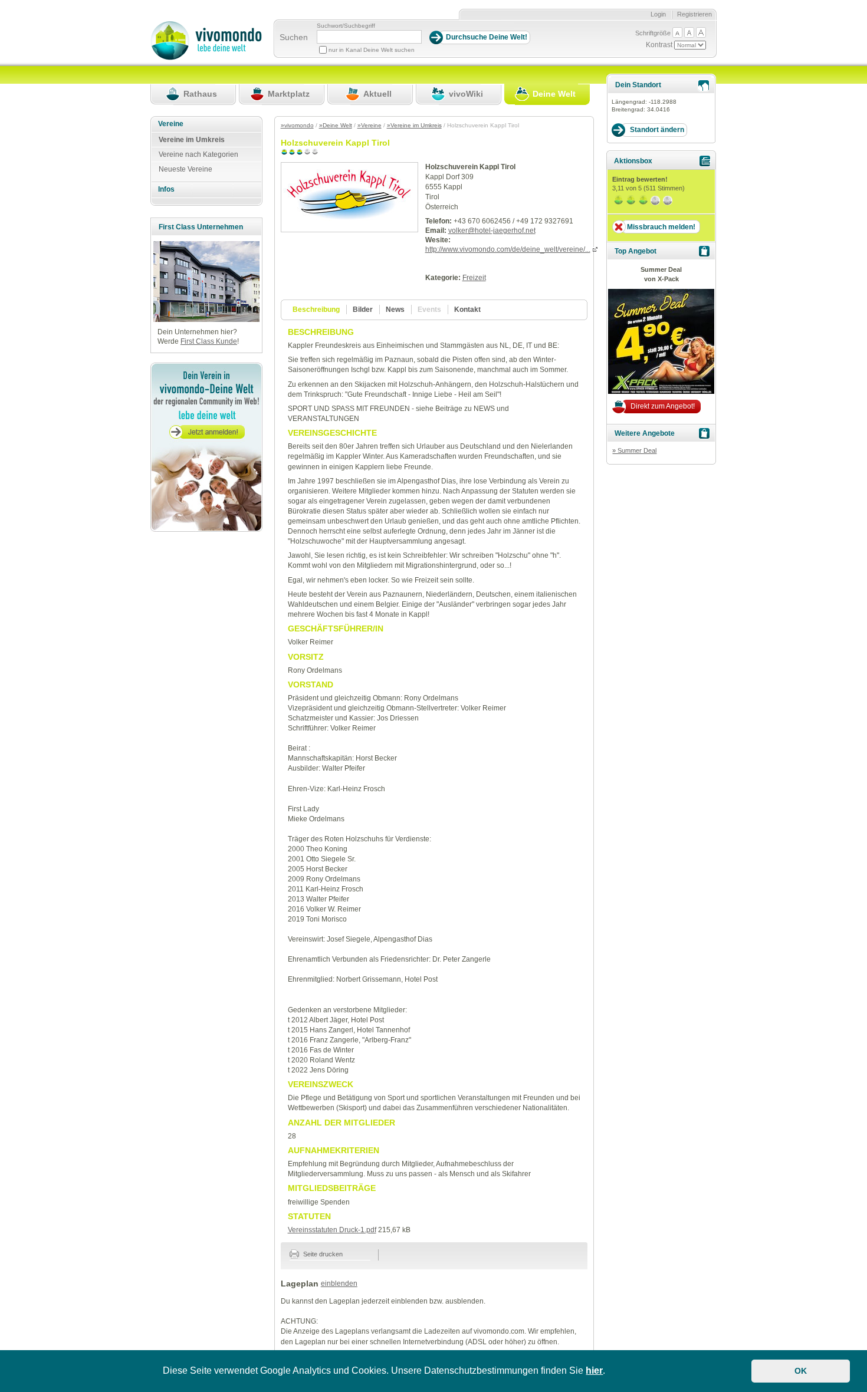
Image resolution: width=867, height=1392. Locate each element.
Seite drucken (322, 1254)
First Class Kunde (208, 341)
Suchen (294, 37)
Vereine (170, 124)
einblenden (339, 1283)
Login (658, 14)
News (395, 309)
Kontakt (467, 309)
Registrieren (694, 14)
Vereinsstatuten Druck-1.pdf (332, 1230)
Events (429, 309)
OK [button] (800, 1370)
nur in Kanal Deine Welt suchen (372, 50)
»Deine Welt (335, 125)
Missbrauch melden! (661, 227)
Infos (166, 189)
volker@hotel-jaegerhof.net (492, 230)
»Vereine (369, 125)
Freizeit (474, 278)
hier (594, 1370)
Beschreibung (316, 309)
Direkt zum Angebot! (662, 406)
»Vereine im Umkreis (414, 125)
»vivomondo (297, 125)
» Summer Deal (634, 450)
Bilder (363, 309)
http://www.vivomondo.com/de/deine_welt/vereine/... (507, 249)
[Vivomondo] (206, 58)
